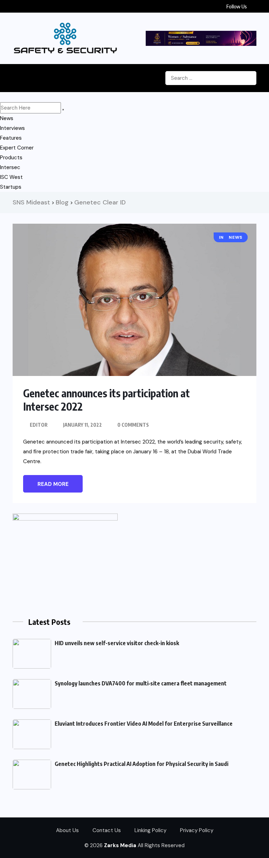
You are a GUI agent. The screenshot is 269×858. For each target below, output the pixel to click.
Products (11, 157)
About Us (67, 830)
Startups (10, 186)
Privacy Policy (196, 830)
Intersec (10, 167)
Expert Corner (17, 147)
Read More (53, 484)
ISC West (11, 177)
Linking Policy (150, 830)
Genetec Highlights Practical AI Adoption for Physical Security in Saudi (141, 763)
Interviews (12, 128)
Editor (39, 425)
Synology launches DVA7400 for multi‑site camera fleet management (141, 683)
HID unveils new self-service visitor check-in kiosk (117, 643)
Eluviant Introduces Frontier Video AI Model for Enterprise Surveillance (144, 723)
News (6, 118)
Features (11, 137)
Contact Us (106, 830)
